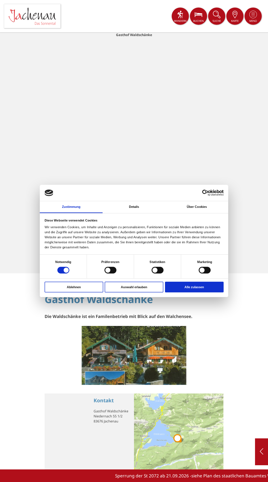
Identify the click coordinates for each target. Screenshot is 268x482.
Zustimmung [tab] (71, 206)
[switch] (110, 270)
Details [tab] (134, 206)
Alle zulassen (194, 287)
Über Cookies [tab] (197, 206)
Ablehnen (74, 287)
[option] (134, 152)
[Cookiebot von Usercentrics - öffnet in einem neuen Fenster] (205, 193)
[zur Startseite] (32, 16)
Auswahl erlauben (134, 287)
